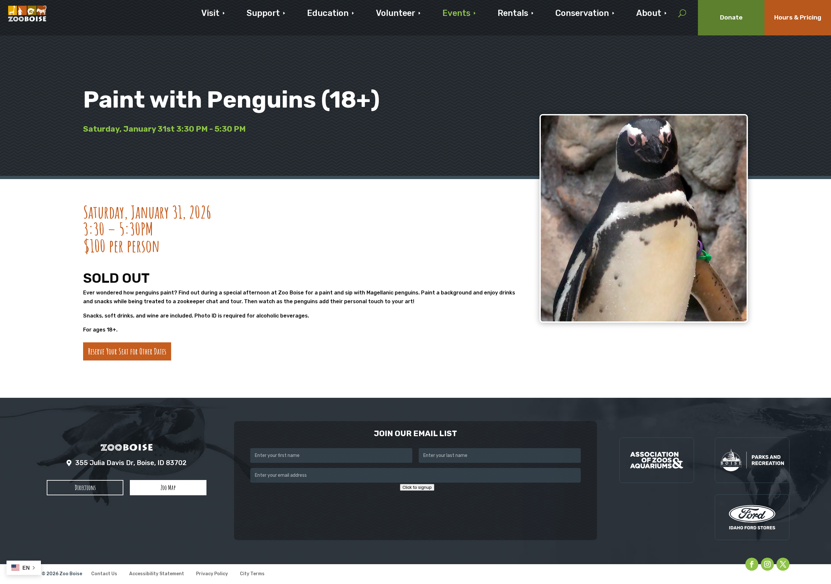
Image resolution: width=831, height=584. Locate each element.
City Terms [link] (252, 574)
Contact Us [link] (104, 574)
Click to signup (417, 487)
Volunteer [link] (395, 13)
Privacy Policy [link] (212, 574)
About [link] (648, 13)
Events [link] (456, 13)
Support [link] (263, 13)
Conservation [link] (582, 13)
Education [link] (328, 13)
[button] (85, 488)
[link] (27, 13)
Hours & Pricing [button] (797, 17)
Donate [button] (731, 17)
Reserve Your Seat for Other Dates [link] (127, 351)
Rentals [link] (513, 13)
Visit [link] (210, 13)
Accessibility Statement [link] (156, 574)
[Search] (682, 13)
